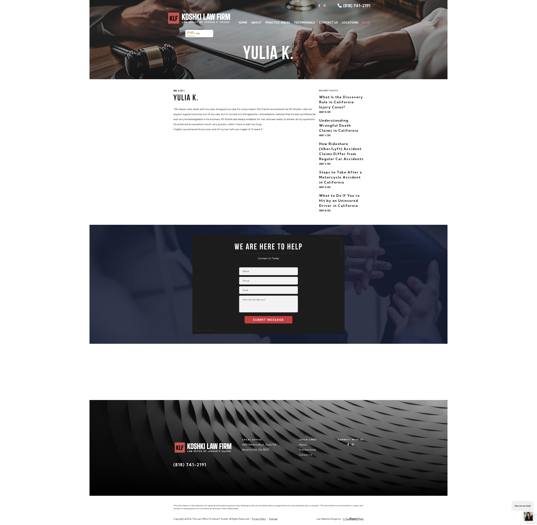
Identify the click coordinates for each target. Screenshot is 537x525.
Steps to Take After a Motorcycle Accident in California (340, 177)
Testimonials (304, 22)
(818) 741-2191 (356, 5)
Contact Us (328, 22)
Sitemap (273, 518)
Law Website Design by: (329, 518)
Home (243, 22)
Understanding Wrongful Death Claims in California (338, 125)
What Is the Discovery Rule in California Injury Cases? (341, 102)
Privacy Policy (259, 518)
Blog (366, 22)
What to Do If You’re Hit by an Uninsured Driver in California (339, 200)
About (256, 22)
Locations (350, 22)
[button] (528, 516)
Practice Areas (277, 22)
